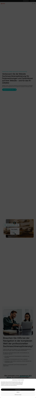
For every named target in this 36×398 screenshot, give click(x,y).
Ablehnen (18, 392)
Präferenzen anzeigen (18, 394)
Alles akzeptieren (18, 389)
